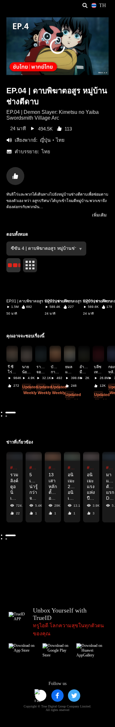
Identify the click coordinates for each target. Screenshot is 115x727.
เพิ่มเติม (99, 215)
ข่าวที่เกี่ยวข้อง (19, 442)
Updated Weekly (30, 390)
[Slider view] (13, 265)
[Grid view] (30, 265)
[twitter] (74, 695)
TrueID (18, 5)
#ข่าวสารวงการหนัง (14, 467)
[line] (40, 695)
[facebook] (57, 695)
